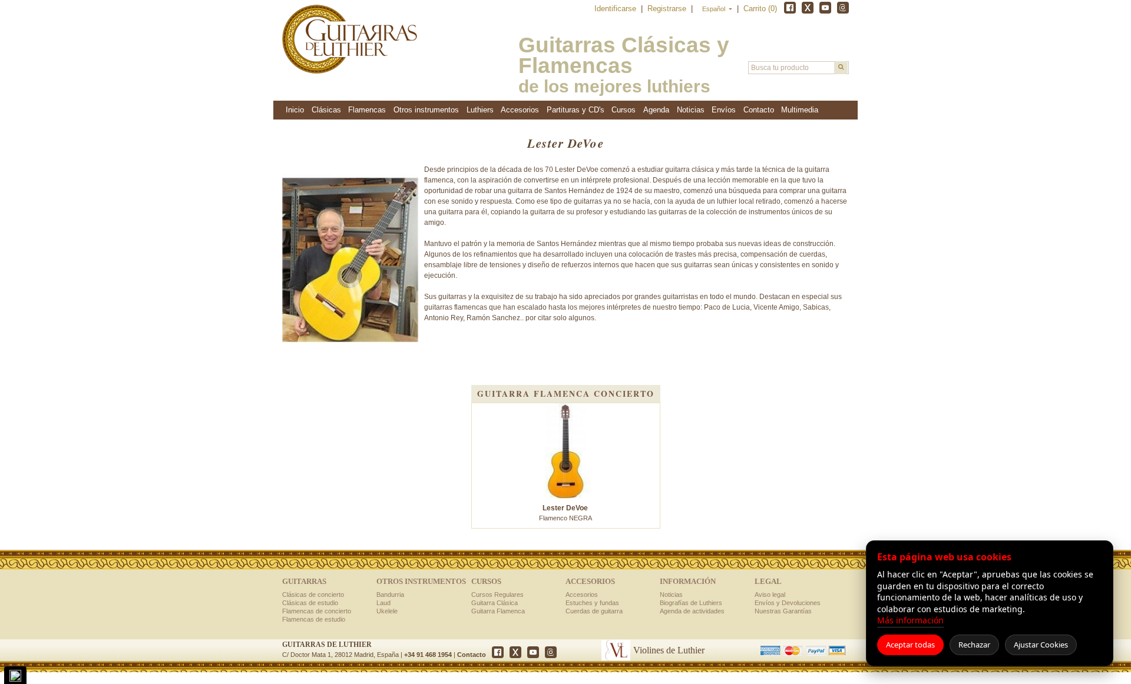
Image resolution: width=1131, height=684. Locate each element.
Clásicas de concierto (313, 594)
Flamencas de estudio (313, 619)
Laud (383, 602)
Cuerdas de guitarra (594, 611)
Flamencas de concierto (316, 611)
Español (714, 8)
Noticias (691, 109)
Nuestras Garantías (783, 611)
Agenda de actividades (692, 611)
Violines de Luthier (669, 650)
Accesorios (582, 594)
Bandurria (390, 594)
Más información (910, 620)
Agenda (656, 109)
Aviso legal (770, 594)
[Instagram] (843, 8)
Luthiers (480, 109)
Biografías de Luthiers (691, 602)
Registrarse (668, 8)
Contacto (471, 654)
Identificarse (616, 8)
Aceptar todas (910, 644)
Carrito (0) (760, 8)
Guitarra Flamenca (498, 611)
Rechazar (974, 644)
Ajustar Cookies (1041, 644)
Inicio (295, 109)
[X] (807, 8)
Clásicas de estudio (310, 602)
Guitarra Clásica (494, 602)
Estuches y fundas (592, 602)
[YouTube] (825, 8)
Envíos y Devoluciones (788, 602)
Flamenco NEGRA (565, 513)
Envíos (724, 109)
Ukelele (387, 611)
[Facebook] (790, 8)
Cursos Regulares (497, 594)
